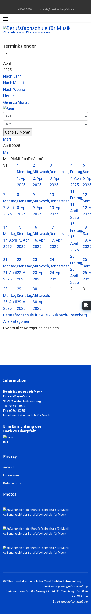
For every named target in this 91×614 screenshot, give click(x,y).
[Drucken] (11, 53)
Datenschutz (12, 483)
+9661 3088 (25, 9)
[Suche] (45, 109)
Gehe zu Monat (16, 102)
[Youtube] (45, 4)
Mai (6, 152)
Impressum (11, 475)
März (7, 139)
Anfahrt (8, 467)
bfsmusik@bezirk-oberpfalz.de (55, 9)
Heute (8, 96)
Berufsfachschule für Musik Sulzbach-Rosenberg (45, 315)
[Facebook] (39, 4)
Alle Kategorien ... (17, 321)
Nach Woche (14, 89)
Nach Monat (13, 83)
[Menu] (5, 19)
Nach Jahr (12, 76)
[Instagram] (52, 4)
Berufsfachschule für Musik (31, 415)
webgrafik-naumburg (74, 586)
